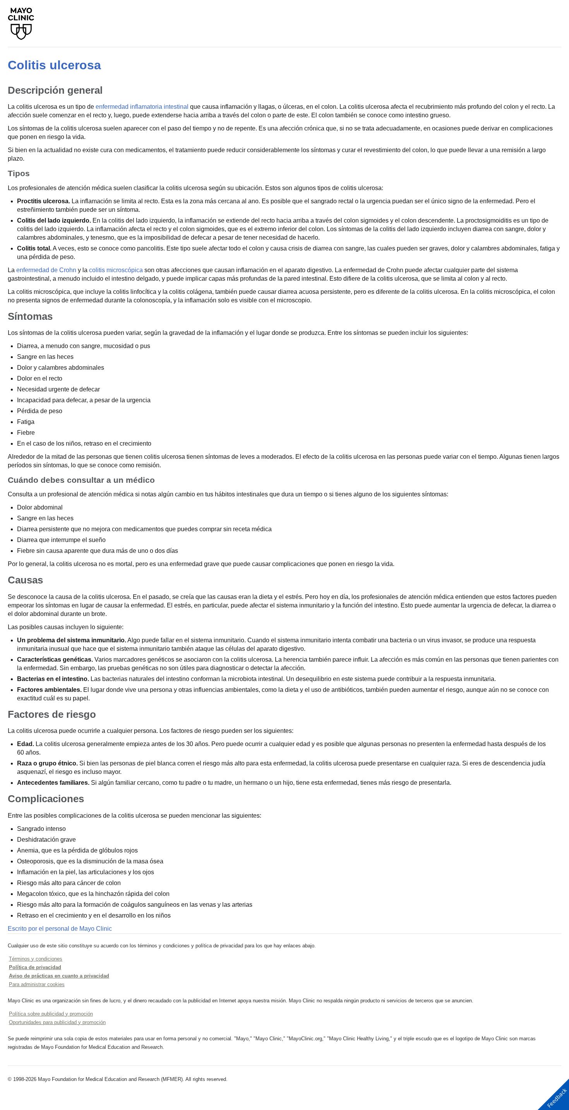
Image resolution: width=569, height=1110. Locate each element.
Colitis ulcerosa (54, 65)
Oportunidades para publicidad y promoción (57, 1022)
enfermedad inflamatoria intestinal (142, 106)
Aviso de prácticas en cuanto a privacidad (59, 976)
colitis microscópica (116, 270)
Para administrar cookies (37, 984)
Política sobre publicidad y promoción (51, 1014)
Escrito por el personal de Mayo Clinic (60, 928)
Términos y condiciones (35, 959)
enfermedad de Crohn (46, 270)
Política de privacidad (35, 967)
